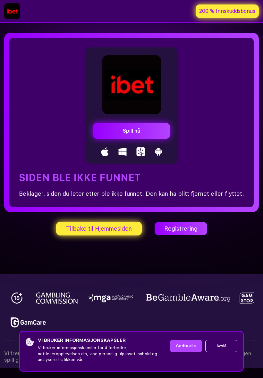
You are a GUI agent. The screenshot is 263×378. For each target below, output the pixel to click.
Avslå (221, 346)
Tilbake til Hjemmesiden (99, 228)
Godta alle (186, 346)
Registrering (181, 228)
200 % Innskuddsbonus (227, 11)
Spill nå (131, 131)
